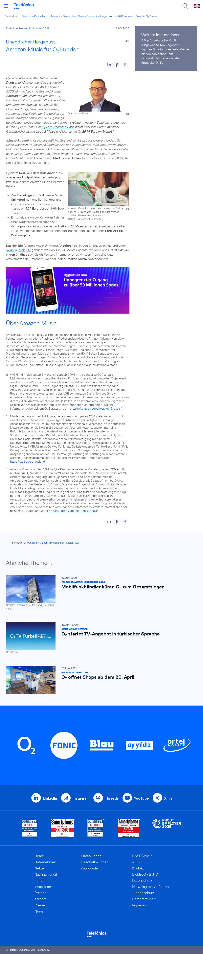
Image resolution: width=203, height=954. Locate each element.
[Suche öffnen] (185, 6)
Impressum (140, 905)
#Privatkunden (56, 542)
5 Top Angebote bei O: (157, 40)
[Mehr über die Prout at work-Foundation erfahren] (166, 828)
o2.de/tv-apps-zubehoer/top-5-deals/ (97, 408)
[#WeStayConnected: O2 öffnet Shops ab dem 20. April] (99, 680)
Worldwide (89, 868)
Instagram (81, 798)
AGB (136, 862)
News (38, 911)
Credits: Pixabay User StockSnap (86, 215)
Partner (40, 892)
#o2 (77, 542)
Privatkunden (91, 856)
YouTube (141, 798)
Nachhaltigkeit (45, 874)
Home (39, 856)
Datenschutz (142, 880)
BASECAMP (142, 856)
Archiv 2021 (116, 16)
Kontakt (138, 868)
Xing (168, 798)
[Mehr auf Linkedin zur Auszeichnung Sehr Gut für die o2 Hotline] (96, 828)
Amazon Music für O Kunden (141, 16)
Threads (112, 798)
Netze (39, 868)
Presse (39, 905)
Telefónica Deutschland (35, 16)
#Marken (43, 542)
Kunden (40, 880)
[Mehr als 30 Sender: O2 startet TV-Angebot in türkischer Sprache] (99, 638)
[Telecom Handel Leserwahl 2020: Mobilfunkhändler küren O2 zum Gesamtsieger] (99, 592)
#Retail (69, 542)
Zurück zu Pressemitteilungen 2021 (27, 28)
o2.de (10, 250)
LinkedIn (50, 798)
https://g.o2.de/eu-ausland (27, 461)
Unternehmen (45, 862)
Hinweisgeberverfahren (150, 886)
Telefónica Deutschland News (67, 16)
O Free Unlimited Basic (58, 127)
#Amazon (32, 542)
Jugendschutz (143, 892)
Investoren (42, 886)
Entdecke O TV (152, 62)
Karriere (40, 899)
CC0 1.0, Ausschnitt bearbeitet (85, 218)
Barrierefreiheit (144, 899)
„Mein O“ (24, 250)
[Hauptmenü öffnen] (6, 6)
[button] (109, 65)
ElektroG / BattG (145, 874)
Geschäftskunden (94, 862)
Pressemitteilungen (97, 16)
